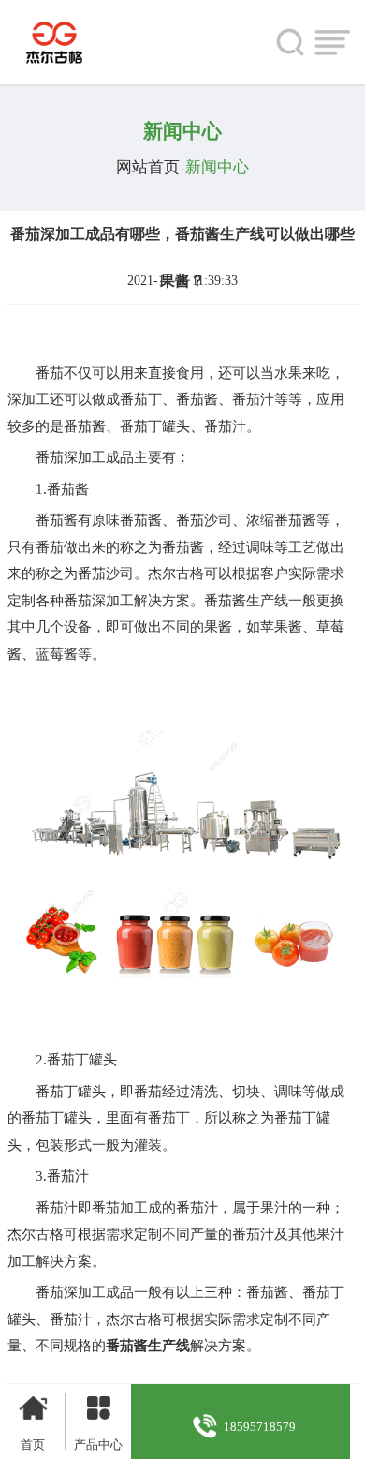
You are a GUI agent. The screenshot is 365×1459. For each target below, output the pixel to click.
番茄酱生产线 (148, 1345)
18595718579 (260, 1427)
